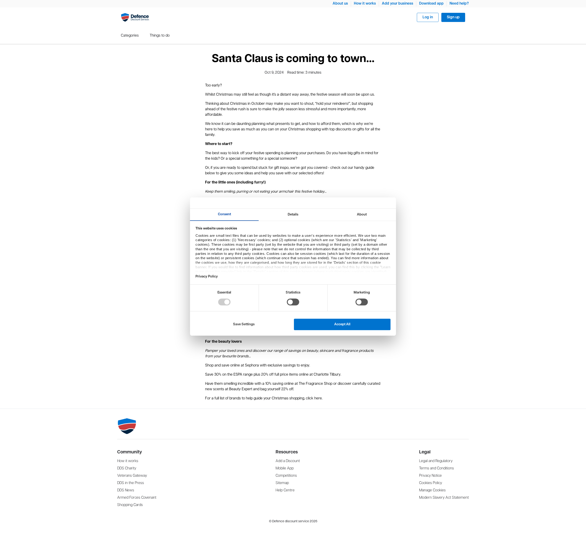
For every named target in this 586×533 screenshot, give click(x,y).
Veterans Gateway (132, 476)
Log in (428, 17)
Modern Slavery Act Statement (444, 498)
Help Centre (285, 490)
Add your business (397, 3)
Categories (130, 36)
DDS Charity (126, 468)
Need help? (459, 3)
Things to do (160, 36)
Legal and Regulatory (436, 461)
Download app (431, 3)
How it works (365, 3)
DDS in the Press (130, 483)
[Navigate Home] (135, 17)
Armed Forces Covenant (136, 498)
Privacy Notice (430, 476)
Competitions (286, 476)
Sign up (453, 17)
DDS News (125, 490)
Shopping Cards (130, 505)
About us (340, 3)
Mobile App (285, 468)
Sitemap (282, 483)
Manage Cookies (432, 490)
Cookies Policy (430, 483)
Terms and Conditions (436, 468)
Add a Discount (288, 461)
